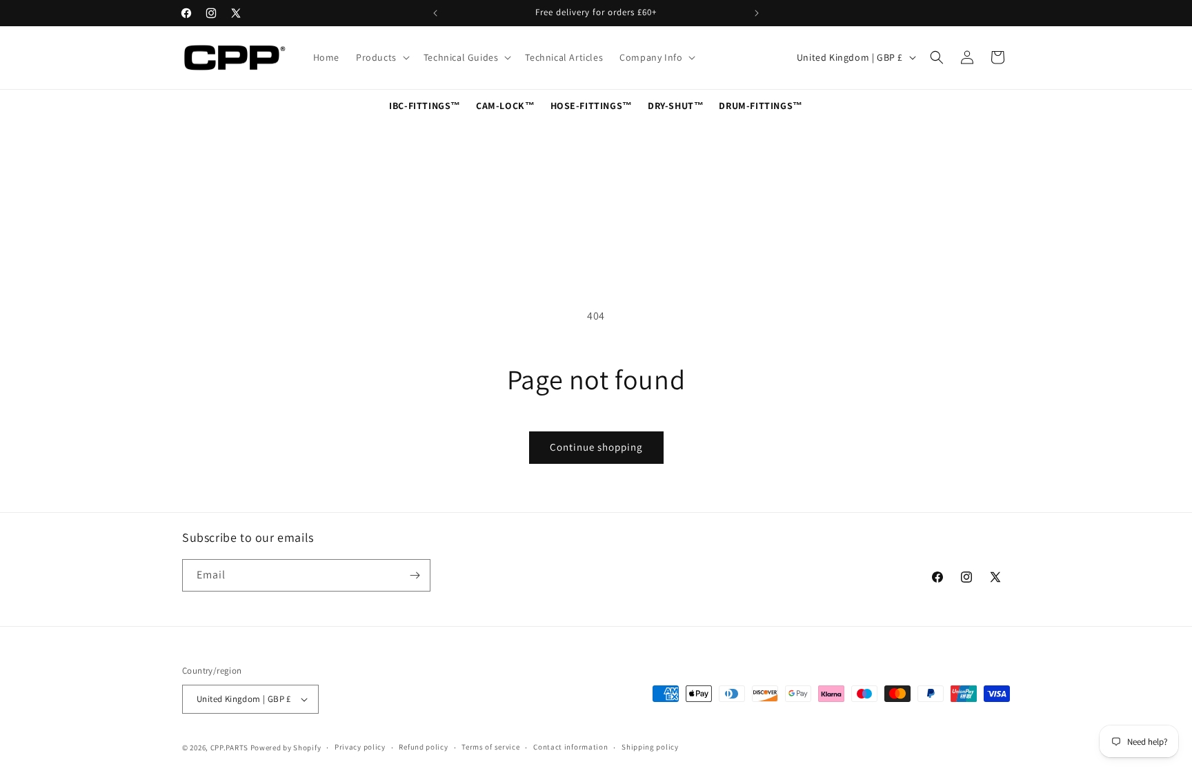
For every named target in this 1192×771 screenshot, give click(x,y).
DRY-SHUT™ (676, 105)
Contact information (570, 747)
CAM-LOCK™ (505, 105)
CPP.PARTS (229, 747)
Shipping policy (650, 747)
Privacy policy (360, 747)
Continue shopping (596, 446)
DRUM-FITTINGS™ (760, 105)
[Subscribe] (414, 575)
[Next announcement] (757, 13)
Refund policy (423, 747)
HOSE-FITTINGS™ (591, 105)
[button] (381, 57)
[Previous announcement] (435, 13)
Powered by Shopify (285, 747)
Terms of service (490, 747)
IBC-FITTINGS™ (425, 105)
